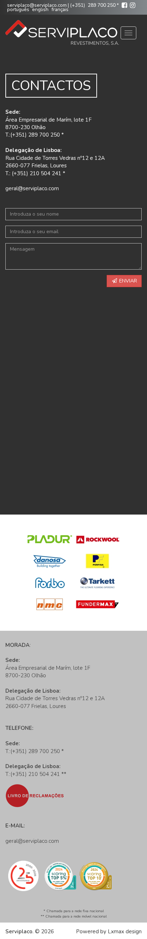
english (40, 9)
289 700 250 (102, 5)
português (18, 9)
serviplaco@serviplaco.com (37, 5)
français (60, 9)
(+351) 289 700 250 (35, 751)
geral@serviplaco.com (32, 188)
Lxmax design (125, 931)
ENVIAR (127, 280)
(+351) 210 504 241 (35, 774)
